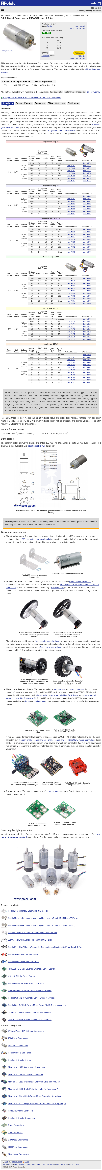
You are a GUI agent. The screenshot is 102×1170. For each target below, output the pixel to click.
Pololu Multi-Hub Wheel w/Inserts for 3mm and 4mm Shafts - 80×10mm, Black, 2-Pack (45, 947)
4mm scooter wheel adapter (47, 641)
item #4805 (87, 332)
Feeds (27, 1162)
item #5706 (71, 178)
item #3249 (71, 281)
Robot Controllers (16, 1125)
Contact (77, 1164)
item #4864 (87, 239)
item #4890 (87, 303)
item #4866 (87, 244)
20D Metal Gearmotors (18, 1147)
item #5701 (71, 166)
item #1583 (71, 362)
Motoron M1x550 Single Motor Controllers (26, 1067)
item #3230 (71, 244)
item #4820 (87, 355)
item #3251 (71, 286)
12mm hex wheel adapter (50, 647)
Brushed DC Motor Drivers (19, 1060)
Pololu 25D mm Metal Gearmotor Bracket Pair (28, 911)
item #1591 (71, 382)
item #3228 (71, 239)
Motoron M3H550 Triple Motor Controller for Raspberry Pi (33, 1089)
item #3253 (71, 291)
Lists (43, 1164)
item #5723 (87, 171)
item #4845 (87, 209)
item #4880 (87, 278)
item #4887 (87, 296)
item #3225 (71, 232)
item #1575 (71, 334)
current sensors (52, 791)
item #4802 (87, 324)
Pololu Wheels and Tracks (19, 1053)
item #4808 (87, 339)
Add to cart (79, 53)
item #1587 (71, 372)
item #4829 (87, 377)
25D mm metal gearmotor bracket (36, 539)
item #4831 (87, 382)
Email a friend (17, 1162)
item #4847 (87, 214)
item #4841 (87, 199)
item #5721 (87, 166)
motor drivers (59, 689)
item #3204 (71, 206)
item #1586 (71, 370)
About (71, 1164)
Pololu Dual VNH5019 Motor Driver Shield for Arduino (31, 998)
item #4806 (87, 334)
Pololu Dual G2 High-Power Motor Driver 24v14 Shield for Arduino (37, 1005)
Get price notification (77, 58)
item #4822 (87, 360)
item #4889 (87, 301)
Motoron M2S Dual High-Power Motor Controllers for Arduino (34, 1096)
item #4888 (87, 298)
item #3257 (71, 301)
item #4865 (87, 242)
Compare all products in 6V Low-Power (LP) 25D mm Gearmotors (32, 98)
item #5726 (87, 178)
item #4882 (87, 283)
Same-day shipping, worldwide (89, 11)
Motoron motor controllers (31, 740)
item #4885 (87, 291)
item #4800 (87, 319)
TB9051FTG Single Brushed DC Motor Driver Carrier (31, 969)
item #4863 (87, 237)
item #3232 (71, 249)
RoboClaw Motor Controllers (20, 1111)
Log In (93, 3)
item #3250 (71, 283)
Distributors (51, 1164)
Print (6, 1162)
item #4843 (87, 204)
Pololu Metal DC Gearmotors (13, 15)
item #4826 (87, 370)
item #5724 (87, 173)
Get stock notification (77, 28)
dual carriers (39, 701)
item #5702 (71, 168)
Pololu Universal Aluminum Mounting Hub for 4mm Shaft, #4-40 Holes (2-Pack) (42, 918)
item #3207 (71, 214)
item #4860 (87, 229)
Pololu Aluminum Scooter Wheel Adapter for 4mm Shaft (32, 933)
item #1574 (71, 332)
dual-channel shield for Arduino (64, 695)
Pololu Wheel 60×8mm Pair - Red (23, 954)
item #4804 (87, 329)
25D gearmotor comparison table (61, 130)
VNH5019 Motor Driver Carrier (21, 976)
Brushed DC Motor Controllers (21, 1118)
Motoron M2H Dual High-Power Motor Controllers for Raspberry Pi (37, 1103)
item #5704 (71, 173)
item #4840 (87, 196)
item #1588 (71, 375)
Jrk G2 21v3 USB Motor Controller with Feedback (29, 1020)
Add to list (81, 56)
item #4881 (87, 281)
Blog (15, 1164)
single (27, 701)
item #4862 (87, 234)
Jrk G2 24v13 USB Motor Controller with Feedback (30, 1012)
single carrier (42, 695)
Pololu (49, 26)
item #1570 (71, 321)
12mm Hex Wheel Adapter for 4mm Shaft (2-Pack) (30, 940)
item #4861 (87, 232)
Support (21, 1164)
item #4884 (87, 288)
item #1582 (71, 360)
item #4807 (87, 337)
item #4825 (87, 367)
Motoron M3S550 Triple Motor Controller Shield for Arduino (34, 1082)
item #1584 (71, 365)
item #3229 (71, 242)
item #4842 (87, 201)
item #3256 (71, 298)
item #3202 (71, 201)
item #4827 (87, 372)
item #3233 (71, 252)
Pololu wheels (57, 588)
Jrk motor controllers (54, 740)
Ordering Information (33, 1164)
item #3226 (71, 234)
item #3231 (71, 247)
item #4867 (87, 247)
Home (5, 1164)
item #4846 (87, 211)
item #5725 (87, 176)
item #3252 (71, 288)
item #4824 (87, 365)
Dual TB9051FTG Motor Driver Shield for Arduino (29, 991)
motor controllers (77, 689)
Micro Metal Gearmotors (18, 1154)
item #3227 (71, 237)
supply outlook (80, 26)
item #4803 (87, 327)
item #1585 (71, 367)
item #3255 (71, 296)
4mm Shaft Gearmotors (18, 1045)
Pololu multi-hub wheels (80, 581)
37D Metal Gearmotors (18, 1140)
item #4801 (87, 321)
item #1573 (71, 329)
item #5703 (71, 171)
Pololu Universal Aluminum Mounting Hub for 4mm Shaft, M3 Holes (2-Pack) (41, 925)
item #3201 (71, 199)
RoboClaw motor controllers (81, 740)
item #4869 (87, 252)
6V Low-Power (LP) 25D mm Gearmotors (69, 15)
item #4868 (87, 249)
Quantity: (45, 53)
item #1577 (71, 339)
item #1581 (71, 357)
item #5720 (87, 163)
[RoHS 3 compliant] (46, 33)
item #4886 (87, 293)
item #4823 (87, 362)
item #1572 (71, 327)
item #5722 (87, 168)
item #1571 (71, 324)
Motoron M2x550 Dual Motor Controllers (25, 1074)
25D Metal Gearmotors (38, 15)
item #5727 (87, 181)
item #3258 (71, 303)
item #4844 (87, 206)
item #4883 (87, 286)
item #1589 (71, 377)
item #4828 (87, 375)
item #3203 (71, 204)
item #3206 (71, 211)
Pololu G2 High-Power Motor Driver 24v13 (26, 983)
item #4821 (87, 357)
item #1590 (71, 380)
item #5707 (71, 181)
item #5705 (71, 176)
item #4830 (87, 380)
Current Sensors (15, 1132)
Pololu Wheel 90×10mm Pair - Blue (23, 962)
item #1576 (71, 337)
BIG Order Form (62, 1164)
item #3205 (71, 209)
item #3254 (71, 293)
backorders (46, 56)
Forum (10, 1164)
